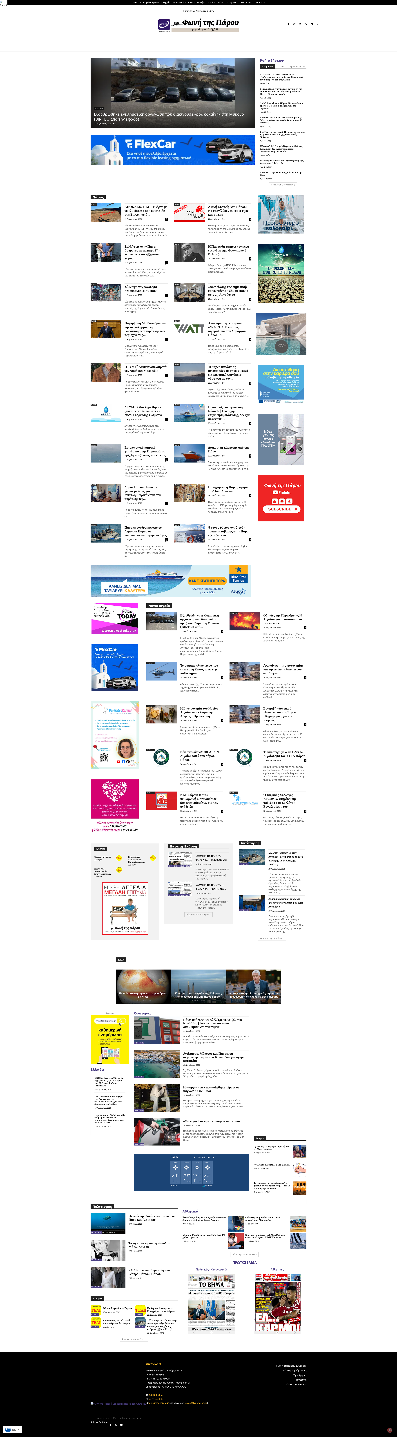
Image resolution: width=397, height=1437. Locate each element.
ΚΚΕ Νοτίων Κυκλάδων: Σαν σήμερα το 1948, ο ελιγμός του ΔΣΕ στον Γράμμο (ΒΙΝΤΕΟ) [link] (109, 1082)
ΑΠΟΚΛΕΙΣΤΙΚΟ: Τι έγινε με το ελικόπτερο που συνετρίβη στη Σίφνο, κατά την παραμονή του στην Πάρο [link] (281, 77)
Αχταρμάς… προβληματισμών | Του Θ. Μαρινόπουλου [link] (272, 1148)
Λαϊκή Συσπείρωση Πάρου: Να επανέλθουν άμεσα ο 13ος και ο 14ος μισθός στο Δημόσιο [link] (281, 106)
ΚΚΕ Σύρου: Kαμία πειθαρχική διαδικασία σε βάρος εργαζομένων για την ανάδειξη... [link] (199, 801)
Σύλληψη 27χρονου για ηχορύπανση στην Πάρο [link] (281, 174)
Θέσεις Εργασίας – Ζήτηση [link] (103, 858)
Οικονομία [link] (139, 1043)
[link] (3, 3)
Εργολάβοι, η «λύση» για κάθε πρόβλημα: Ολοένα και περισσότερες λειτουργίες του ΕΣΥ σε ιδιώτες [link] (109, 1119)
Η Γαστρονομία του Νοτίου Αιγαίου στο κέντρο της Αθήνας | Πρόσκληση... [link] (199, 712)
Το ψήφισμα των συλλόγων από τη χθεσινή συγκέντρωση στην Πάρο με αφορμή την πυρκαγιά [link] (272, 1186)
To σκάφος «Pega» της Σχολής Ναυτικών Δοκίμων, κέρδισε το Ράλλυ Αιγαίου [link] (204, 1219)
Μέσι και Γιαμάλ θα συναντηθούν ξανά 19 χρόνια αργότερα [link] (204, 1236)
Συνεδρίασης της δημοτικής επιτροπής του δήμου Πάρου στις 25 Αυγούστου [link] (228, 291)
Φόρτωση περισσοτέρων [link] (282, 184)
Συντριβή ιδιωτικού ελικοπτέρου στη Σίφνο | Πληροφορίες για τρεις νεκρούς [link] (280, 714)
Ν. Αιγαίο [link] (150, 613)
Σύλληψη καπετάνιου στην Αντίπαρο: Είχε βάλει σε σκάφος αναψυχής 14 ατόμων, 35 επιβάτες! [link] (281, 120)
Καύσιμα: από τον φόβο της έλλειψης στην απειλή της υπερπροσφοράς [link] (198, 995)
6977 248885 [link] (156, 1398)
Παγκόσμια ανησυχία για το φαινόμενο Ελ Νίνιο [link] (143, 995)
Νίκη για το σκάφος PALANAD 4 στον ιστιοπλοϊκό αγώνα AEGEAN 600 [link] (265, 1236)
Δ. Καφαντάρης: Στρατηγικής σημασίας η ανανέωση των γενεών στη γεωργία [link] (254, 995)
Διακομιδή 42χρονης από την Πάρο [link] (228, 450)
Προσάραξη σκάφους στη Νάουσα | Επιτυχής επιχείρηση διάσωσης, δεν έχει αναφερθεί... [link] (229, 413)
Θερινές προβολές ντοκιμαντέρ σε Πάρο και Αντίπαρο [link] (152, 1218)
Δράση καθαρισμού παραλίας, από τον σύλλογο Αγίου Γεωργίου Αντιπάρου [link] (285, 902)
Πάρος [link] (98, 109)
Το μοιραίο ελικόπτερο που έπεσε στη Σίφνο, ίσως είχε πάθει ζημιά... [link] (199, 669)
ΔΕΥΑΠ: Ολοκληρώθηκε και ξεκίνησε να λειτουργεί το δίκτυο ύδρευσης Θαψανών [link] (145, 411)
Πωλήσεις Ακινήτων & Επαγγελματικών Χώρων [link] (102, 872)
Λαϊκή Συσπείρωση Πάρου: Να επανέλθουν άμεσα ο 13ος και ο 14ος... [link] (228, 211)
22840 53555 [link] (155, 1394)
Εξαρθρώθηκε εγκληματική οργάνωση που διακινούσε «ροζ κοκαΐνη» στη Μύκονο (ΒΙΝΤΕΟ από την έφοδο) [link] (281, 91)
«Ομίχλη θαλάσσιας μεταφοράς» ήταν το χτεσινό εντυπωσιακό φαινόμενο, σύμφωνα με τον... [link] (228, 373)
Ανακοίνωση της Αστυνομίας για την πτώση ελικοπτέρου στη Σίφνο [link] (283, 669)
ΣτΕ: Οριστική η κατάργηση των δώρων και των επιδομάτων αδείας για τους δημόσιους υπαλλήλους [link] (108, 1100)
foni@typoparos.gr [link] (158, 1402)
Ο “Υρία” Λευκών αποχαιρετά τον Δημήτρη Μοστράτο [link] (146, 369)
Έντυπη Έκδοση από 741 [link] (178, 866)
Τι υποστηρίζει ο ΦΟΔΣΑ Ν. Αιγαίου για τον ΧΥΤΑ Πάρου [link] (284, 754)
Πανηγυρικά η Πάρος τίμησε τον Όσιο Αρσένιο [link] (228, 489)
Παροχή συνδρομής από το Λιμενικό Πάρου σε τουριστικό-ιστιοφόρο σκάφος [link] (146, 531)
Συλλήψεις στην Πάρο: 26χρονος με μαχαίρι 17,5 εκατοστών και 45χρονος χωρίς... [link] (143, 252)
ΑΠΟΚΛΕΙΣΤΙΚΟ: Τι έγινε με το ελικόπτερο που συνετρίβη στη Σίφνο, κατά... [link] (146, 211)
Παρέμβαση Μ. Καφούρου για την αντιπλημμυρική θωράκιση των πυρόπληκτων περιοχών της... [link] (146, 329)
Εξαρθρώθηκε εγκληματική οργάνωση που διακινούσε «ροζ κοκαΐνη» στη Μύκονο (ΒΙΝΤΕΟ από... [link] (199, 621)
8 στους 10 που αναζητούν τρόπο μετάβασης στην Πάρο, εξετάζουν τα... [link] (228, 531)
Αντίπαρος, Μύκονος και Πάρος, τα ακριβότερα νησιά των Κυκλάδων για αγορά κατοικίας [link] (214, 1057)
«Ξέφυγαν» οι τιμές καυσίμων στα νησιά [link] (211, 1121)
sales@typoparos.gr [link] (196, 1402)
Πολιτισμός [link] (96, 1233)
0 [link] (115, 123)
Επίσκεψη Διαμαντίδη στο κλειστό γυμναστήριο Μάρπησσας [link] (262, 1219)
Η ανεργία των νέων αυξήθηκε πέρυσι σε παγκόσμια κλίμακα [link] (211, 1089)
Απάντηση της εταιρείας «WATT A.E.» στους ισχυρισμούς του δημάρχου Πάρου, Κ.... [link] (227, 329)
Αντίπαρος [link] (244, 864)
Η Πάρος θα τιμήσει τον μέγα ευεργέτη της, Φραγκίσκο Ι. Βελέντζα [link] (282, 162)
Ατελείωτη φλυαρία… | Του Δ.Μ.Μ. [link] (272, 1164)
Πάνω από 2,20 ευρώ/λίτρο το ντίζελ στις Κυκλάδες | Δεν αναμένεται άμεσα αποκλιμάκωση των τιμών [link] (281, 149)
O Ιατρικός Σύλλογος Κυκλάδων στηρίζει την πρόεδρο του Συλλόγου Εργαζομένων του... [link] (279, 801)
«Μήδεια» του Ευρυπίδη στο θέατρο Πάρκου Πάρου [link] (149, 1272)
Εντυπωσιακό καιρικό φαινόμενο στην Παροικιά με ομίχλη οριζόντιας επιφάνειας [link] (145, 451)
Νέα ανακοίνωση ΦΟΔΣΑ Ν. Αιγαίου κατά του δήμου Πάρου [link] (200, 756)
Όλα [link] (282, 66)
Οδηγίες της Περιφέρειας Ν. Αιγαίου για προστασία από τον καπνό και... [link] (283, 619)
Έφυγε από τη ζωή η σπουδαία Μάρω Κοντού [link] (150, 1245)
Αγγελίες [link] (94, 1314)
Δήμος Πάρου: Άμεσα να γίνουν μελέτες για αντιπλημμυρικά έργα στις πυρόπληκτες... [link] (143, 493)
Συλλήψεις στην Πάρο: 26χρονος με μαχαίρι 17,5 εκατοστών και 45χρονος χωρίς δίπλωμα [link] (282, 135)
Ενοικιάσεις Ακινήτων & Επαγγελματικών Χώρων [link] (136, 861)
